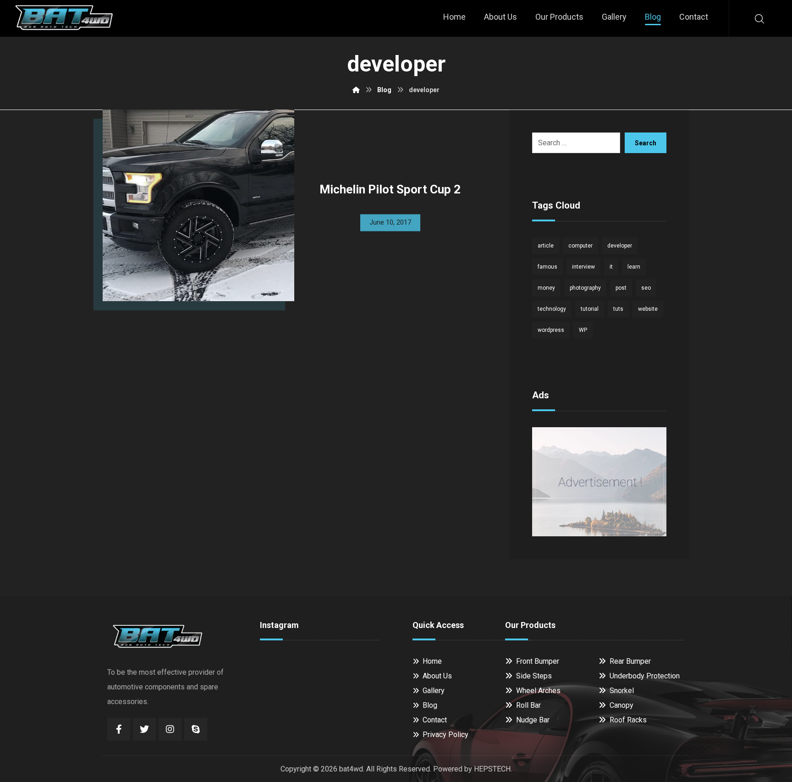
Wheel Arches (538, 690)
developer (619, 245)
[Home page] (356, 90)
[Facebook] (118, 729)
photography (585, 288)
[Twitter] (144, 729)
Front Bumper (537, 661)
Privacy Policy (445, 734)
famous (547, 267)
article (546, 245)
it (611, 267)
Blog (430, 705)
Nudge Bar (533, 720)
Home (432, 661)
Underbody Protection (645, 676)
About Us (437, 676)
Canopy (621, 705)
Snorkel (622, 690)
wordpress (551, 330)
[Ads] (599, 481)
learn (633, 267)
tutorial (590, 309)
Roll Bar (528, 705)
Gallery (434, 690)
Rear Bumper (630, 661)
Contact (435, 720)
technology (552, 309)
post (621, 288)
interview (583, 267)
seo (646, 288)
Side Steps (534, 676)
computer (580, 245)
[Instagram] (170, 729)
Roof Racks (628, 720)
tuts (618, 309)
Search (645, 143)
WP (583, 330)
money (546, 288)
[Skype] (195, 729)
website (648, 309)
